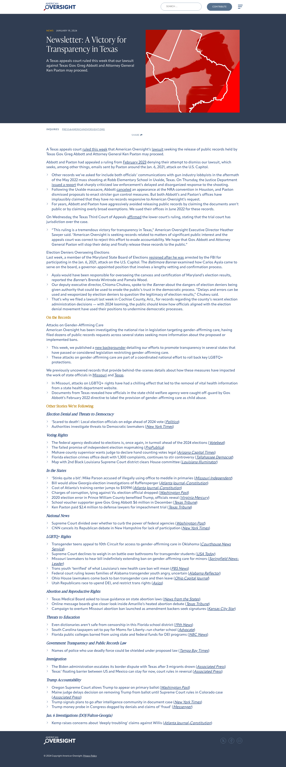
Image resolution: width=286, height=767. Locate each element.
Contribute (219, 7)
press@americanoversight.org (83, 129)
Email (239, 740)
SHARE (136, 135)
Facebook (231, 740)
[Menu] (240, 6)
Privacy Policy (90, 756)
